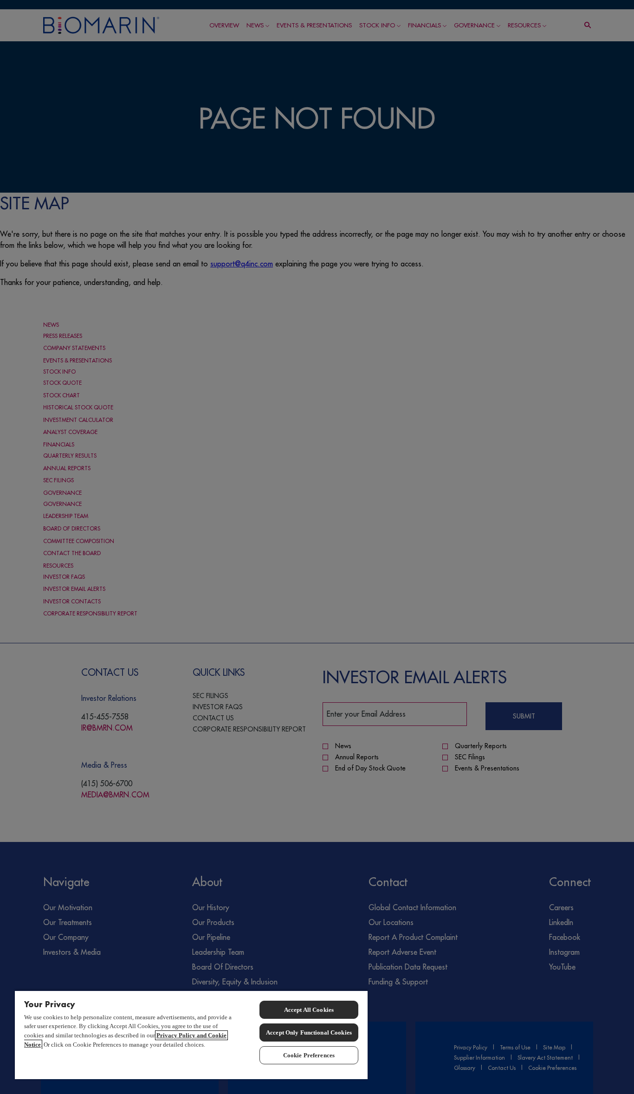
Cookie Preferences (309, 1055)
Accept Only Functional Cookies (309, 1032)
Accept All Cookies (309, 1009)
